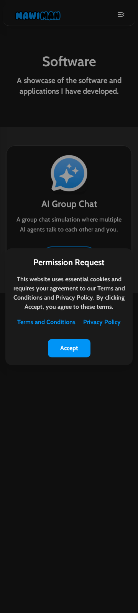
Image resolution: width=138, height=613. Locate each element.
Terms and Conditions (46, 322)
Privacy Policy (102, 322)
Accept (69, 348)
